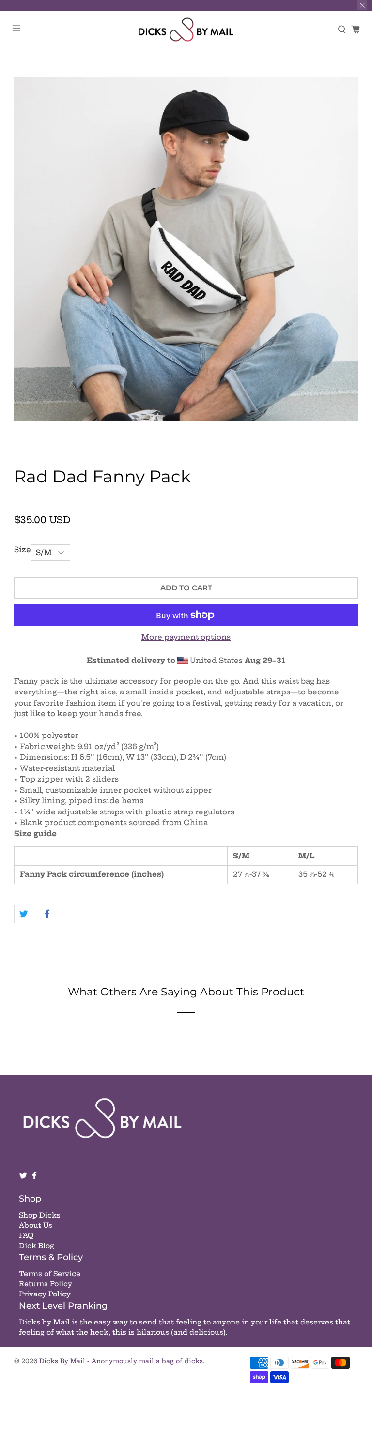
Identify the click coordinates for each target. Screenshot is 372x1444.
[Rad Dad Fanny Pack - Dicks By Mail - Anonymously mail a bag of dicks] (186, 249)
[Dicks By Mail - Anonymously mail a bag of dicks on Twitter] (23, 1177)
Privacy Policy (45, 1294)
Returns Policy (45, 1283)
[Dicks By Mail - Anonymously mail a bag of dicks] (186, 30)
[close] (362, 5)
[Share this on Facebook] (47, 914)
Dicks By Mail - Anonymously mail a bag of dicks (121, 1361)
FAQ (26, 1235)
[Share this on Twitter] (23, 914)
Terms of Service (49, 1273)
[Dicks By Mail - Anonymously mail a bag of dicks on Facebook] (34, 1177)
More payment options (186, 637)
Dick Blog (36, 1245)
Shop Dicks (40, 1215)
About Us (35, 1225)
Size (22, 549)
